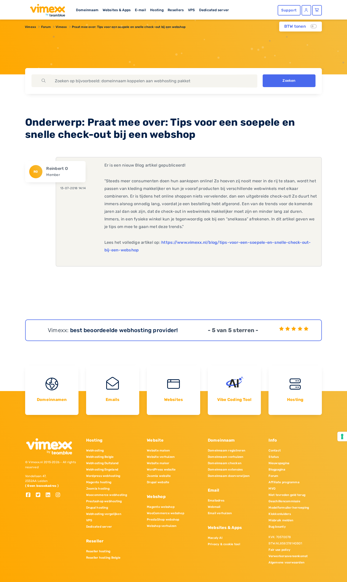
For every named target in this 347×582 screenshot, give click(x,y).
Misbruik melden (281, 520)
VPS (191, 10)
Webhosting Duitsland (102, 463)
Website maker (158, 463)
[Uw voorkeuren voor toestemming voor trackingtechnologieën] (342, 436)
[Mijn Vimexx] (306, 10)
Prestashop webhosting (104, 501)
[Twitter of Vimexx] (40, 495)
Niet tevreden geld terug (287, 495)
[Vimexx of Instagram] (59, 495)
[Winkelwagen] (317, 10)
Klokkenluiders (280, 514)
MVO (272, 488)
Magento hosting (99, 482)
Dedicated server (214, 10)
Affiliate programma (284, 482)
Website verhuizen (161, 457)
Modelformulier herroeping (289, 507)
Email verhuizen (220, 513)
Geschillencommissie (284, 501)
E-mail (140, 10)
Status (273, 457)
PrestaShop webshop (163, 519)
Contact (275, 450)
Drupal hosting (97, 507)
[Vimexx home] (45, 9)
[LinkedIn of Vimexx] (50, 495)
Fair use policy (279, 550)
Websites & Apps (117, 10)
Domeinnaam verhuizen (225, 457)
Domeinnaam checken (224, 463)
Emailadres (216, 500)
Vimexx (30, 27)
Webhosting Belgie (100, 457)
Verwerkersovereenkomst (288, 556)
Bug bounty (277, 526)
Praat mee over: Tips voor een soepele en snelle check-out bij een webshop (129, 27)
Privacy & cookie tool (224, 544)
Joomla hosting (97, 488)
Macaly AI (215, 538)
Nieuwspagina (279, 463)
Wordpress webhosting (103, 476)
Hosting (157, 10)
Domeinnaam (87, 10)
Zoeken (288, 80)
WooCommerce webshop (165, 513)
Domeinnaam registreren (226, 450)
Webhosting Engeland (102, 469)
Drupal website (158, 482)
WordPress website (161, 469)
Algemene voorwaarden (286, 562)
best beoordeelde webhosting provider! (124, 330)
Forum (46, 27)
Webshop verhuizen (161, 526)
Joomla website (159, 476)
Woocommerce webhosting (106, 495)
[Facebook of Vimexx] (30, 495)
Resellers (176, 10)
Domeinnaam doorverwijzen (229, 476)
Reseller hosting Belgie (103, 557)
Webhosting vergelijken (103, 514)
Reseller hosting (98, 551)
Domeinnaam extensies (225, 469)
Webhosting (95, 450)
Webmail (214, 507)
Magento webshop (161, 507)
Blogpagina (277, 469)
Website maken (158, 450)
